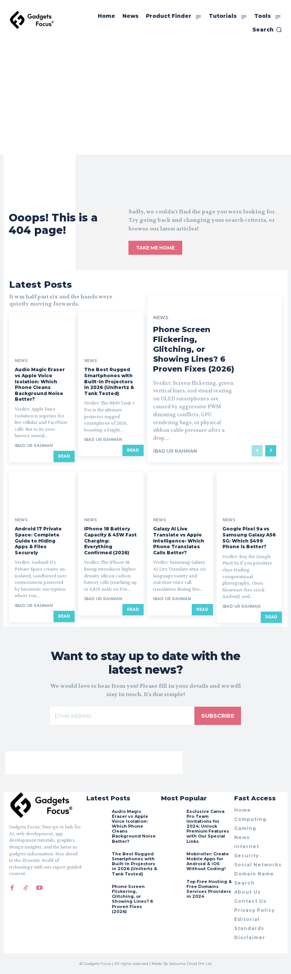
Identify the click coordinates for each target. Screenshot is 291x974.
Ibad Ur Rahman (34, 445)
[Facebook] (12, 888)
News (21, 361)
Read (64, 456)
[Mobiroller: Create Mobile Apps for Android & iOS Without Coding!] (171, 862)
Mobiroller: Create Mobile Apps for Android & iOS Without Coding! (207, 861)
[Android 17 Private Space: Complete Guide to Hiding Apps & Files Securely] (42, 491)
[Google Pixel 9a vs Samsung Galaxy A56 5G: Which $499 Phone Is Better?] (249, 491)
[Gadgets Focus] (32, 20)
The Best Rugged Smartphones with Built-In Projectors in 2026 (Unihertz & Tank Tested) (109, 381)
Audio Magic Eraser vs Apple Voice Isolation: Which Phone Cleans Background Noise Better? (40, 384)
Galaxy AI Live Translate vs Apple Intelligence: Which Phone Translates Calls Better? (178, 540)
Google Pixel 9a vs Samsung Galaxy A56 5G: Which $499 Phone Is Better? (249, 537)
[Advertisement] (145, 98)
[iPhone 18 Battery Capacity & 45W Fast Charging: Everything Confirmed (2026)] (111, 491)
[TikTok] (26, 888)
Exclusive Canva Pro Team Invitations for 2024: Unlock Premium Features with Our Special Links (207, 826)
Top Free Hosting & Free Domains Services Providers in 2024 (209, 889)
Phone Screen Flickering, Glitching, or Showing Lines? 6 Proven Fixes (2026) (193, 349)
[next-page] (270, 450)
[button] (267, 30)
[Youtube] (39, 888)
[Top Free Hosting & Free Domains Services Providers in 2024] (171, 889)
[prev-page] (257, 450)
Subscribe (217, 715)
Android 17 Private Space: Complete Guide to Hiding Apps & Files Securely (38, 540)
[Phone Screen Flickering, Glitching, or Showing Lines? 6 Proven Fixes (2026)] (97, 894)
